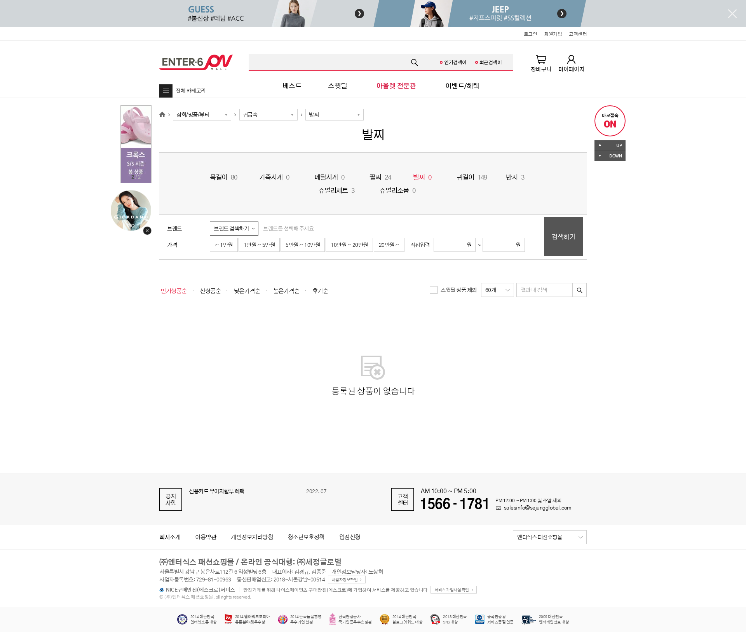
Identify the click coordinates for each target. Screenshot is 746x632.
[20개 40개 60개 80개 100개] (497, 290)
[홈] (162, 114)
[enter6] (196, 62)
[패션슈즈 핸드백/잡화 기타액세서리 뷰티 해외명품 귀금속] (268, 114)
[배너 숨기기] (732, 13)
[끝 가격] (500, 245)
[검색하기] (579, 290)
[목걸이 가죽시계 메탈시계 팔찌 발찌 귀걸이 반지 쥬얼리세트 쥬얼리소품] (334, 114)
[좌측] (266, 13)
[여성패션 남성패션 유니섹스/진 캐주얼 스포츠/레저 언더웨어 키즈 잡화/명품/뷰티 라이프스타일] (202, 114)
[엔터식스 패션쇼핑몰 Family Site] (550, 537)
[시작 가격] (451, 245)
